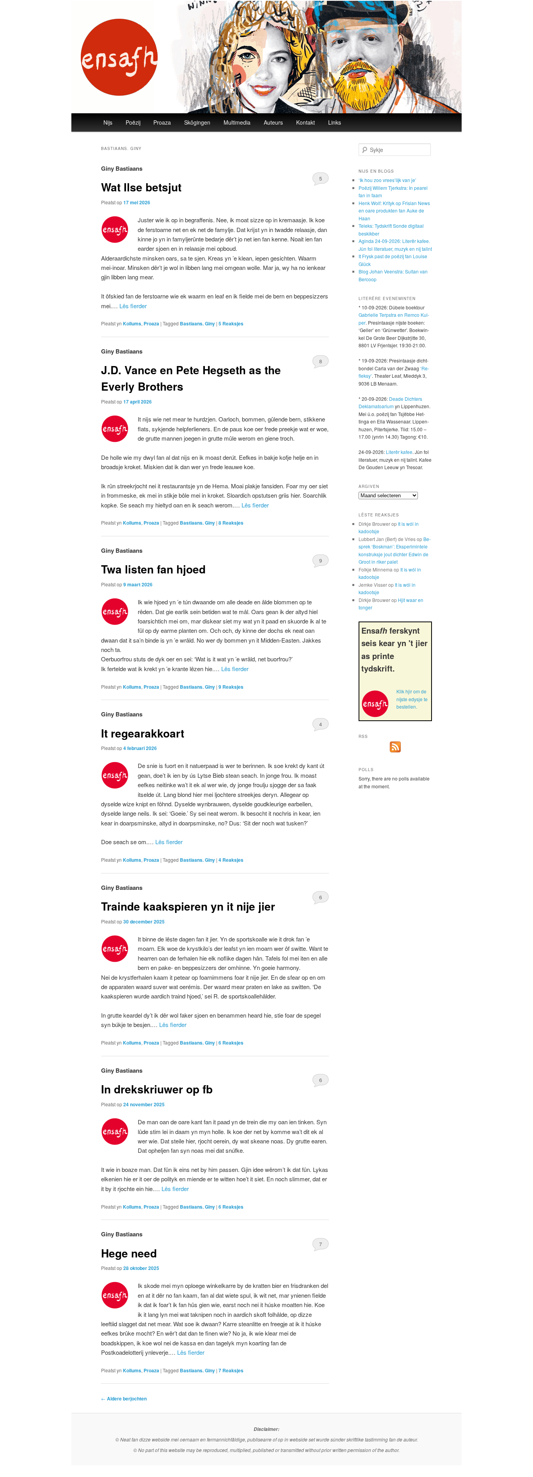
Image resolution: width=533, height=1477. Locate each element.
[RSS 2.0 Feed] (395, 750)
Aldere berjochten (124, 1398)
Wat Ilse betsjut (141, 187)
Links (334, 122)
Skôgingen (197, 122)
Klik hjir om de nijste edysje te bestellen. (412, 699)
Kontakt (305, 122)
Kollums (132, 323)
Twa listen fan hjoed (153, 569)
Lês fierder (133, 306)
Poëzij (133, 122)
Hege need (129, 1253)
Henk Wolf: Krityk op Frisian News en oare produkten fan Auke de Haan (394, 210)
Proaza (162, 122)
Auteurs (273, 122)
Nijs (107, 122)
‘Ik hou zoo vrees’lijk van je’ (387, 180)
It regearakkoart (142, 733)
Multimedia (237, 122)
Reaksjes (231, 323)
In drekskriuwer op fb (157, 1089)
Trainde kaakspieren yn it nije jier (188, 906)
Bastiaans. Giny (197, 323)
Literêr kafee (399, 451)
